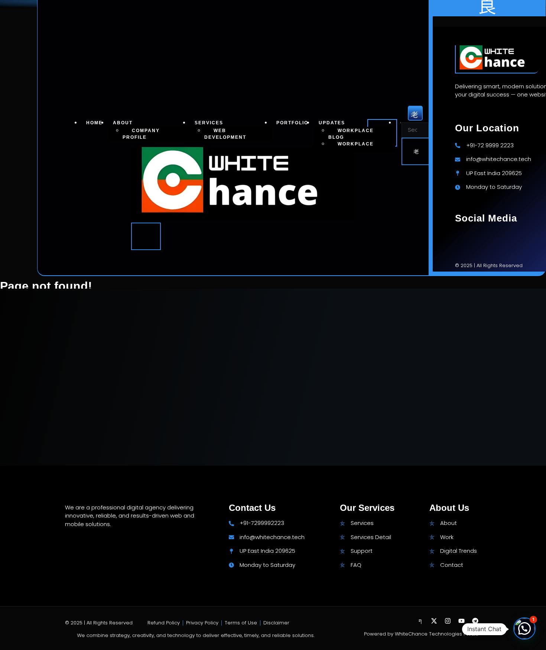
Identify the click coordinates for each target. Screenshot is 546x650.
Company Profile (141, 134)
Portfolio (292, 123)
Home (94, 123)
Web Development (225, 134)
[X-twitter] (434, 621)
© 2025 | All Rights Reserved (99, 622)
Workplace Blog (351, 134)
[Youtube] (461, 621)
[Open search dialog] (415, 113)
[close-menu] (146, 236)
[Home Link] (242, 219)
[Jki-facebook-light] (420, 621)
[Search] (417, 151)
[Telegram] (475, 621)
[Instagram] (448, 621)
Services (209, 123)
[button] (524, 628)
